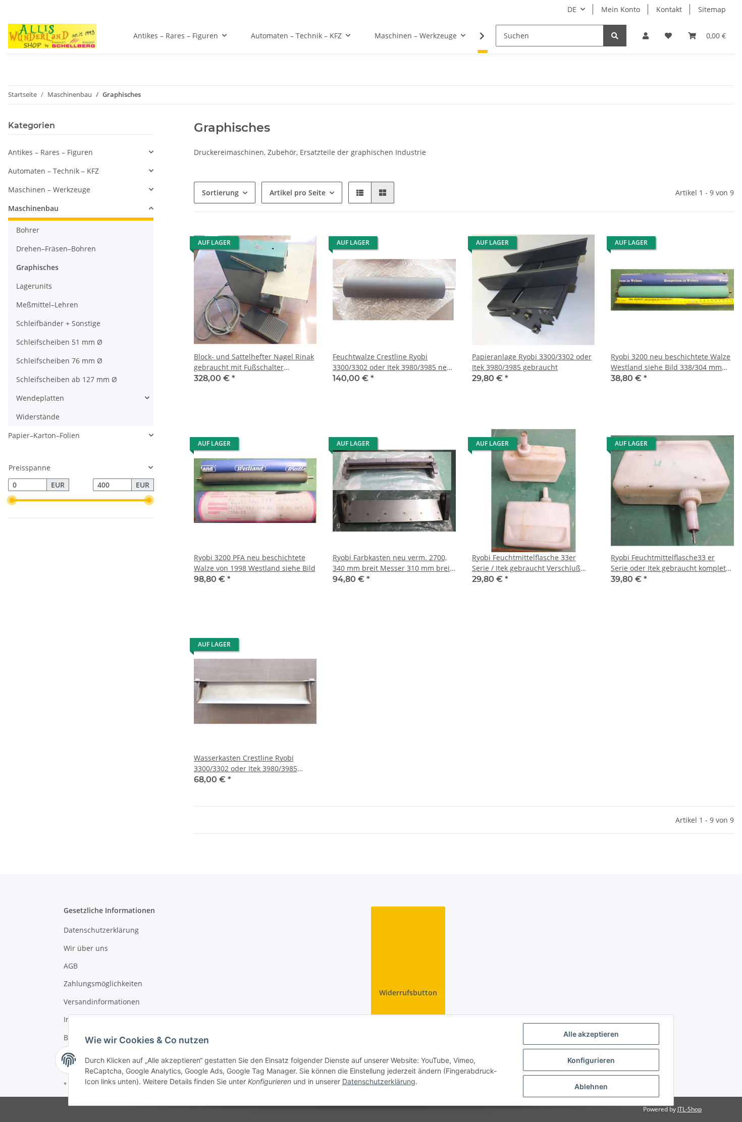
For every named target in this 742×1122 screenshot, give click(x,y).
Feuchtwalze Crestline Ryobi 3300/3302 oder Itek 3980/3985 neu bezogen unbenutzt (392, 362)
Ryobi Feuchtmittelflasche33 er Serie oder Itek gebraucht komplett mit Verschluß (669, 563)
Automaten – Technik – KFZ (53, 171)
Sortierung (220, 192)
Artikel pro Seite (298, 192)
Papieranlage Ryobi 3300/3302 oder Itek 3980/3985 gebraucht (532, 362)
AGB (71, 966)
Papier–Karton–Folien (44, 435)
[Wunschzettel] (668, 35)
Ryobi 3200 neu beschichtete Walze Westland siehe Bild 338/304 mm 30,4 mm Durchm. (670, 362)
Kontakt (669, 9)
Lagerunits (34, 286)
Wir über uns (86, 948)
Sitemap (712, 9)
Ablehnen (591, 1086)
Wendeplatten (40, 398)
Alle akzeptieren (591, 1034)
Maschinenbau (33, 208)
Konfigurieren (591, 1060)
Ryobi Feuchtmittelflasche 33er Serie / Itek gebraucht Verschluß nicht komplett (526, 563)
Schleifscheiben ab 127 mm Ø (66, 379)
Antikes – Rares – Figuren (50, 152)
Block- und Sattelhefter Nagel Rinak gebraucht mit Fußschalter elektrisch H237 (254, 362)
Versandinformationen (102, 1001)
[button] (645, 35)
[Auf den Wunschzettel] (299, 245)
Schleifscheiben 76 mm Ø (59, 360)
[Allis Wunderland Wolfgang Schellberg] (52, 36)
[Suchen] (614, 35)
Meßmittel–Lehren (47, 304)
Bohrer (27, 230)
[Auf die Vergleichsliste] (273, 245)
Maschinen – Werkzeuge (49, 189)
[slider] (12, 500)
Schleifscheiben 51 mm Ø (59, 342)
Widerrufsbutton (408, 992)
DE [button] (571, 9)
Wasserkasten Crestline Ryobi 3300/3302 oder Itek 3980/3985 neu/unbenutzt (245, 763)
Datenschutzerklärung (101, 930)
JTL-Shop (689, 1109)
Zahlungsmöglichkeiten (103, 983)
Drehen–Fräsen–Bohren (56, 248)
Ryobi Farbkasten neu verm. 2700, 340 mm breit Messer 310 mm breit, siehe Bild (393, 563)
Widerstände (38, 416)
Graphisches (37, 267)
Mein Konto (620, 9)
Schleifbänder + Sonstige (58, 323)
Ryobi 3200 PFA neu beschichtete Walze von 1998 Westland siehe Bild (254, 563)
